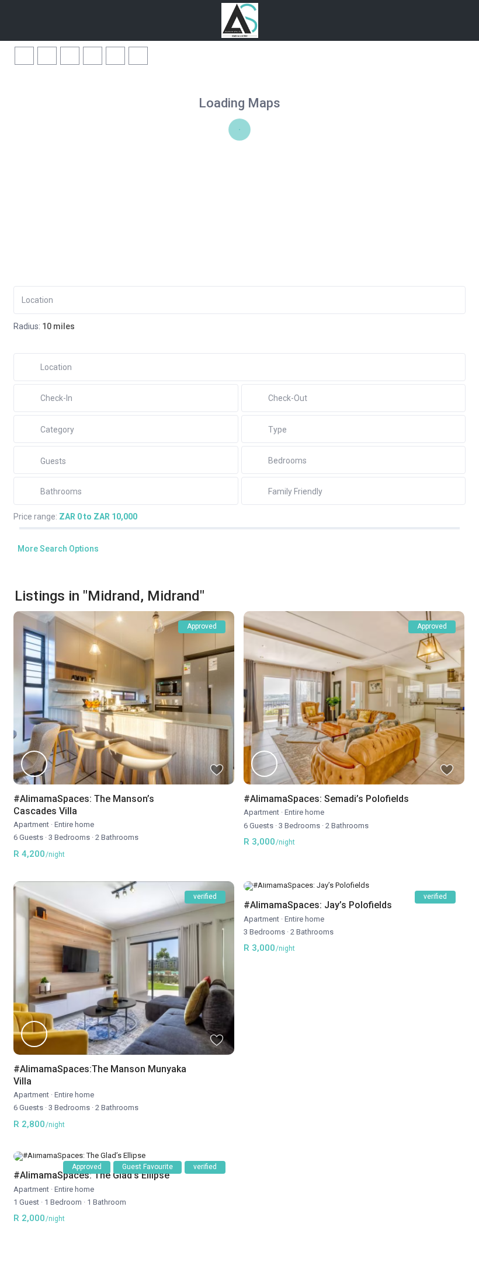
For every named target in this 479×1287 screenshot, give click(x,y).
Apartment (31, 824)
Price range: (35, 516)
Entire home (74, 824)
